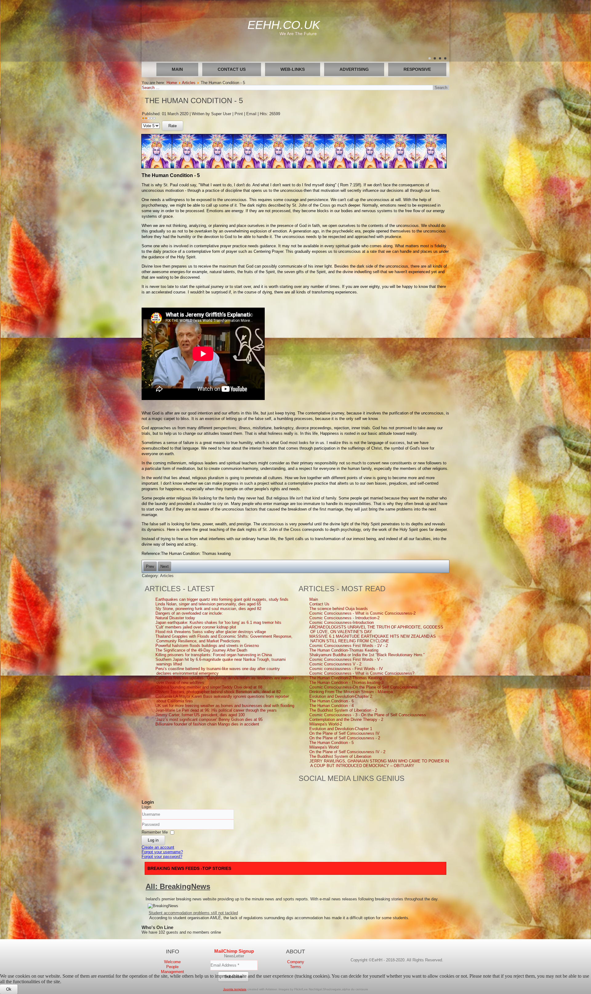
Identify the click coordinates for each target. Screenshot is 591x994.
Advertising (354, 69)
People (172, 966)
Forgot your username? (162, 852)
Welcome (172, 962)
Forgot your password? (162, 856)
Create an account (158, 847)
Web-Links (292, 69)
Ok (8, 989)
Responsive (417, 69)
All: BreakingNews (178, 886)
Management (172, 971)
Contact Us (232, 69)
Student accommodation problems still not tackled (193, 913)
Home (172, 82)
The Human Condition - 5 (194, 100)
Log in (153, 840)
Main (177, 69)
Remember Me (155, 832)
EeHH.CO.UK (283, 24)
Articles (188, 82)
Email (252, 113)
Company (295, 962)
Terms (295, 966)
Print (239, 113)
